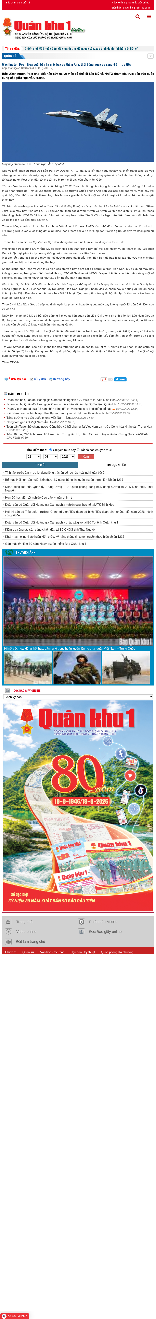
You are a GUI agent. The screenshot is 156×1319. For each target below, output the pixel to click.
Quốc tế (10, 56)
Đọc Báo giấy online (139, 2)
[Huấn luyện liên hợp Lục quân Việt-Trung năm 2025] (28, 667)
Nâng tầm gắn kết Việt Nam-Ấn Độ (29, 422)
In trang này (61, 379)
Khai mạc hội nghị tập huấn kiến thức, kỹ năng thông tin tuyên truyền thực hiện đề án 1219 (64, 536)
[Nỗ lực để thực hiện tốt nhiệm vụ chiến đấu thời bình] (126, 667)
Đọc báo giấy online (26, 690)
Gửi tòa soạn (143, 7)
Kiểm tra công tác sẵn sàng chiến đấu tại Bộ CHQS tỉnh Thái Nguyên (50, 529)
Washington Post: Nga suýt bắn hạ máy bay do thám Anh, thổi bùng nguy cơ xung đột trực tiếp (66, 64)
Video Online (118, 2)
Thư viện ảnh (25, 553)
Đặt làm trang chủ (30, 942)
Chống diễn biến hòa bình (57, 962)
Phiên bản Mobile (103, 922)
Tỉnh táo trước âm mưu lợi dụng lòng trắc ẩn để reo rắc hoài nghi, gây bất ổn (55, 472)
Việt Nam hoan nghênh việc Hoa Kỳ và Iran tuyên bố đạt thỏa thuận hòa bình (57, 413)
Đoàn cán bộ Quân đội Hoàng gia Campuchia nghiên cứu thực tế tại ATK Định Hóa (61, 399)
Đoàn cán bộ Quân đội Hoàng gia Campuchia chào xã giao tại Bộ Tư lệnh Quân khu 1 (63, 404)
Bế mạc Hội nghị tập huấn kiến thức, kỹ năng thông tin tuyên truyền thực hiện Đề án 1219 (64, 479)
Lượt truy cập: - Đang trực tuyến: (39, 972)
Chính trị (10, 952)
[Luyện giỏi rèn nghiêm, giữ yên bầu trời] (77, 667)
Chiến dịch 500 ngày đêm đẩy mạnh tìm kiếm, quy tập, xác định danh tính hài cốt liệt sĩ (81, 48)
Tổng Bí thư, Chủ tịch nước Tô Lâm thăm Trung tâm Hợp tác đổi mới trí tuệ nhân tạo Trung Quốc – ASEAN (77, 434)
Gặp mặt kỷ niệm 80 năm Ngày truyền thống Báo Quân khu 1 (45, 543)
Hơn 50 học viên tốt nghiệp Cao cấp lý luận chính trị (39, 497)
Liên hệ (129, 7)
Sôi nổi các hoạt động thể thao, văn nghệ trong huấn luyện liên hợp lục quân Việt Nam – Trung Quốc (69, 648)
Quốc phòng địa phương (117, 952)
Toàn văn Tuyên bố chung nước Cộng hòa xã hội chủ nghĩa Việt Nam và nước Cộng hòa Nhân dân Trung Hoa (79, 426)
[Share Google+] (103, 379)
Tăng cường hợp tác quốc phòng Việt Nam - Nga (39, 417)
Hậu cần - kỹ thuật (82, 952)
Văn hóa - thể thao (52, 952)
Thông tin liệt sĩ (90, 962)
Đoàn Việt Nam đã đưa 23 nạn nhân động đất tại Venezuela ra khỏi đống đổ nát (59, 408)
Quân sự (28, 952)
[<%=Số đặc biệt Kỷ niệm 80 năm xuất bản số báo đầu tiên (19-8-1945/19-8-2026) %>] (78, 805)
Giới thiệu (116, 7)
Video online (26, 932)
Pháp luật (11, 962)
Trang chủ (24, 922)
